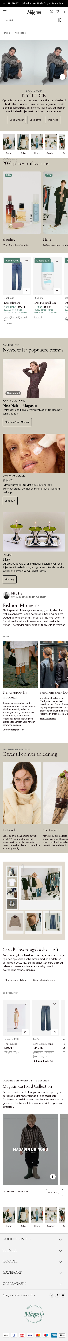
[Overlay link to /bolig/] (23, 142)
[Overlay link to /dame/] (9, 142)
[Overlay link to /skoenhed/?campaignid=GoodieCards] (22, 202)
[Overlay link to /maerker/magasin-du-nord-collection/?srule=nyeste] (30, 1149)
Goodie (10, 1261)
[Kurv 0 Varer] (63, 12)
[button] (51, 12)
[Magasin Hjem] (34, 12)
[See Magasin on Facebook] (57, 1296)
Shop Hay (9, 579)
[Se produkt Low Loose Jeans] (45, 1018)
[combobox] (34, 20)
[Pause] (62, 77)
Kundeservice (17, 1239)
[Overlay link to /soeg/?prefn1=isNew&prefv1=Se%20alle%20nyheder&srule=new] (34, 62)
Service (10, 1250)
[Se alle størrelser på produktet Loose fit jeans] (17, 318)
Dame (9, 153)
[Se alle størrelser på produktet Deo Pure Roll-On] (38, 317)
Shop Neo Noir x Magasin (17, 422)
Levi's (36, 1039)
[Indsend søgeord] (7, 20)
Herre (37, 153)
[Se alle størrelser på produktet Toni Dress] (11, 1052)
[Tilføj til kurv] (26, 291)
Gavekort (12, 1272)
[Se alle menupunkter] (4, 11)
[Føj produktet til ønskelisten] (26, 261)
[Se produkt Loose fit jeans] (17, 276)
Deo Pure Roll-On (45, 302)
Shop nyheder (17, 120)
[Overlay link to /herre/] (37, 142)
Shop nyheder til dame (16, 980)
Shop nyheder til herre (44, 980)
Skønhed (51, 153)
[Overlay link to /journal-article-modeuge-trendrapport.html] (20, 664)
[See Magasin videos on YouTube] (63, 1296)
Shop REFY (10, 501)
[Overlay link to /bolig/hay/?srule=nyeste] (34, 532)
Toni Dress (10, 1043)
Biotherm (39, 298)
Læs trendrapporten (13, 730)
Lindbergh (9, 298)
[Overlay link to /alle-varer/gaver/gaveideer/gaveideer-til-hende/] (22, 793)
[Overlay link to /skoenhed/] (51, 142)
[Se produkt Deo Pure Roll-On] (47, 276)
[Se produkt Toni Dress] (16, 1018)
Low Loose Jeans (43, 1043)
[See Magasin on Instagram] (52, 1296)
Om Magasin (14, 1283)
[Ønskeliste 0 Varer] (57, 12)
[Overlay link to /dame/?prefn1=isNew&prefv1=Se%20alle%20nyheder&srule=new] (34, 901)
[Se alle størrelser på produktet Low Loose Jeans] (45, 1054)
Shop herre (52, 120)
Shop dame (35, 120)
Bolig (23, 153)
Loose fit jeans (12, 302)
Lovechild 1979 (11, 1039)
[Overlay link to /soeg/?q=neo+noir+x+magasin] (34, 378)
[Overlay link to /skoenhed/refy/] (34, 453)
